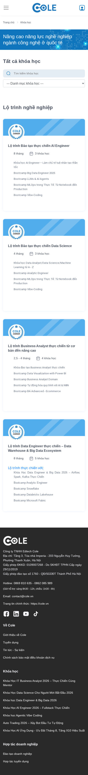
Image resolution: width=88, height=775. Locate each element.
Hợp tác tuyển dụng (16, 761)
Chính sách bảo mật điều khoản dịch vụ (28, 657)
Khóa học (25, 22)
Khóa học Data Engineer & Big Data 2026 (30, 700)
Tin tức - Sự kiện (13, 650)
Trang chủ (8, 22)
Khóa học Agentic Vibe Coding (22, 715)
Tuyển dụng (10, 642)
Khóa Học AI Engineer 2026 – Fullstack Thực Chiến (36, 707)
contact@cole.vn (22, 596)
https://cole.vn (40, 603)
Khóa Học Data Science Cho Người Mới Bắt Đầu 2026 (38, 692)
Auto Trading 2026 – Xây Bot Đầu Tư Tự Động (33, 723)
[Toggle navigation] (6, 8)
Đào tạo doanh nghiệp (17, 753)
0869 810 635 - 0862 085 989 (33, 583)
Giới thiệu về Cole (14, 634)
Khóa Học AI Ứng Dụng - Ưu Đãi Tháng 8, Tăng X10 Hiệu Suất (44, 730)
